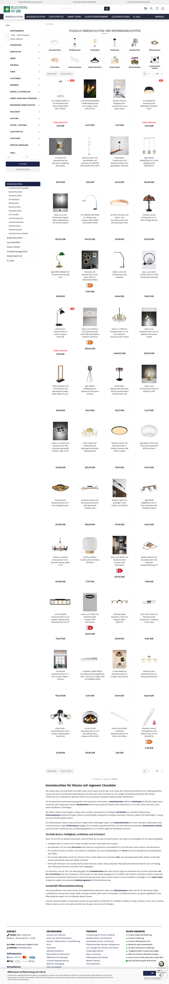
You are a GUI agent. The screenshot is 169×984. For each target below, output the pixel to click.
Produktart (16, 45)
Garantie (58, 967)
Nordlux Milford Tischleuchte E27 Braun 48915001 (89, 560)
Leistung (14, 118)
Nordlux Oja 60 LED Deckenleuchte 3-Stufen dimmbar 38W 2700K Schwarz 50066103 (119, 447)
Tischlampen (14, 199)
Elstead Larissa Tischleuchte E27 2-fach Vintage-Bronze (149, 217)
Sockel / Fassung (18, 125)
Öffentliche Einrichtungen (57, 957)
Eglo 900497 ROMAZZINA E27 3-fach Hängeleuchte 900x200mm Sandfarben (149, 162)
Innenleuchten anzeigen (19, 188)
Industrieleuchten (121, 823)
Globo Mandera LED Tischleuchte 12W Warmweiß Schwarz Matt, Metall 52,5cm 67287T (60, 390)
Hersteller (15, 52)
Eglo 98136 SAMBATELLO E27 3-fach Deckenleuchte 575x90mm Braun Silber (149, 504)
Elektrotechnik (121, 16)
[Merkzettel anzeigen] (157, 9)
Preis (12, 153)
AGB (48, 951)
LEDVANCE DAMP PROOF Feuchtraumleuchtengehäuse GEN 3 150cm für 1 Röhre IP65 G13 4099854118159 (92, 675)
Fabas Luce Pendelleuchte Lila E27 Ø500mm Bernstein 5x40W (149, 333)
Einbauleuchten (15, 211)
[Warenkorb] (163, 9)
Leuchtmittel (56, 16)
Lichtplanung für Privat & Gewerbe (100, 935)
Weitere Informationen (152, 978)
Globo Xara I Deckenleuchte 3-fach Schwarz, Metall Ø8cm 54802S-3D (60, 732)
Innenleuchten (14, 16)
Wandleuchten (83, 804)
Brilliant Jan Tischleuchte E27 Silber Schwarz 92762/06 (60, 333)
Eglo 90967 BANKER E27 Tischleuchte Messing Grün (60, 274)
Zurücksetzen (23, 169)
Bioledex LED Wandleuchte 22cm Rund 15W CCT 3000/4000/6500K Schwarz (90, 276)
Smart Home (74, 16)
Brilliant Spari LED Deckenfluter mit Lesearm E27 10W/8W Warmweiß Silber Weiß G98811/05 (89, 162)
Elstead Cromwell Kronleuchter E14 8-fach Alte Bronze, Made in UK (60, 561)
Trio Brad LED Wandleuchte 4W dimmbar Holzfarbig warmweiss (60, 162)
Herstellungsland (19, 145)
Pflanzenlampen (121, 890)
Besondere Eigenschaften (22, 105)
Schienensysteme (53, 815)
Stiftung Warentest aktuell (97, 957)
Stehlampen (137, 802)
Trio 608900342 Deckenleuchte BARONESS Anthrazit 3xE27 (149, 105)
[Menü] (165, 961)
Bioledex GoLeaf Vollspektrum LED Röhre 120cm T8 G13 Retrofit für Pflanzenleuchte (149, 732)
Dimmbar (14, 85)
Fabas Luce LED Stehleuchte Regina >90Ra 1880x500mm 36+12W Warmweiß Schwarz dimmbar (60, 219)
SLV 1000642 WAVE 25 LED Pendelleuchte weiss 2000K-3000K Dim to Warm (60, 105)
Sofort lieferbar (16, 39)
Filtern (23, 164)
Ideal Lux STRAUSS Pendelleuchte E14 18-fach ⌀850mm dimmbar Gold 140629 (119, 333)
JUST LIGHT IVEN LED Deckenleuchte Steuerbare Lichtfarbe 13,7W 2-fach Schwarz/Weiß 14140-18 (149, 618)
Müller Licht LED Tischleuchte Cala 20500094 (119, 274)
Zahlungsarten (14, 953)
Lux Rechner (109, 941)
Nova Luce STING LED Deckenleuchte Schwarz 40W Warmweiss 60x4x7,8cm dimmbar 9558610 (90, 618)
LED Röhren (114, 948)
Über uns (50, 967)
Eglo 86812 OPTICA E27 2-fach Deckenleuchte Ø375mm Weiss (149, 446)
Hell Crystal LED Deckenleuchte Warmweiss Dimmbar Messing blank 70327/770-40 (90, 447)
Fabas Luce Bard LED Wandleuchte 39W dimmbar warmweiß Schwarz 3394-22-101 (60, 447)
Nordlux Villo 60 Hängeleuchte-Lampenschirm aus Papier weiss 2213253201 (119, 105)
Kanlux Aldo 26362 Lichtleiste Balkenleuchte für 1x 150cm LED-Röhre (119, 732)
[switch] (161, 975)
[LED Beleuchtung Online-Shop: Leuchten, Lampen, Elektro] (15, 9)
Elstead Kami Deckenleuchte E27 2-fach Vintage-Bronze (60, 503)
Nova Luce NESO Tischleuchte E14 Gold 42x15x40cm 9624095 (149, 274)
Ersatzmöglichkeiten (94, 951)
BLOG (49, 944)
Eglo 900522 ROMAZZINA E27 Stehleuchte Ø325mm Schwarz (90, 390)
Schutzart (15, 138)
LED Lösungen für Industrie (97, 948)
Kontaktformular (25, 948)
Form (12, 72)
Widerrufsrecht (53, 954)
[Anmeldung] (151, 9)
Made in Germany (93, 954)
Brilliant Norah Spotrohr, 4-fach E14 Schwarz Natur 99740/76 (119, 618)
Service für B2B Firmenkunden (59, 938)
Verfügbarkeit (17, 31)
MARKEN (159, 16)
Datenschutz (65, 954)
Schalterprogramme (96, 16)
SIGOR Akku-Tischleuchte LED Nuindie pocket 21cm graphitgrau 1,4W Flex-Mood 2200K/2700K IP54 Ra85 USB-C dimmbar (119, 162)
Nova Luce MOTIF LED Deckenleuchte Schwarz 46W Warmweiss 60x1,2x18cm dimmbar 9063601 (119, 561)
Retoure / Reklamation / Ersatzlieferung (63, 941)
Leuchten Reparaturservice (58, 961)
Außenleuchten (35, 16)
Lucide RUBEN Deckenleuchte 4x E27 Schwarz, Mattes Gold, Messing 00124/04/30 (60, 618)
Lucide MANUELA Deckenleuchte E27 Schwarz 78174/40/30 (119, 674)
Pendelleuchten (97, 871)
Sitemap (96, 961)
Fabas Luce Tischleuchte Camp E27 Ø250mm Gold (149, 388)
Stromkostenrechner (94, 941)
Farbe (13, 58)
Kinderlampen (73, 826)
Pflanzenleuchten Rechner (97, 944)
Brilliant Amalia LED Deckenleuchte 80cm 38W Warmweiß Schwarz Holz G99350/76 (90, 504)
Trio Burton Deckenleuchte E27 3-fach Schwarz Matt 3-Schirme (60, 675)
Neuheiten (95, 964)
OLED (88, 964)
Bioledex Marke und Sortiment (99, 938)
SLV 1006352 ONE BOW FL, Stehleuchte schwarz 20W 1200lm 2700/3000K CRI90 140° (90, 219)
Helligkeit (15, 112)
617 (157, 74)
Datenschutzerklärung (20, 979)
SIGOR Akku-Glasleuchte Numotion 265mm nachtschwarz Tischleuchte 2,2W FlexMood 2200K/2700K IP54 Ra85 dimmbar (119, 390)
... (152, 74)
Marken (89, 961)
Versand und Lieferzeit (56, 935)
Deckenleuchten (116, 802)
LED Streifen (121, 812)
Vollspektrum (114, 944)
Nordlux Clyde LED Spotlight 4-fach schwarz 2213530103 (119, 503)
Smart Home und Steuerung (23, 98)
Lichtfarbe (15, 78)
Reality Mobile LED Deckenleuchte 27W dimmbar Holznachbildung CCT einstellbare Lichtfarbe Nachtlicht (149, 561)
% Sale (137, 16)
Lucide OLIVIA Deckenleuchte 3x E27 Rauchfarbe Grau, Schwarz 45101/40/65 (90, 732)
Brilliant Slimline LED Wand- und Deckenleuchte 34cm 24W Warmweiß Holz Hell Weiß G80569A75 (119, 219)
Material (14, 65)
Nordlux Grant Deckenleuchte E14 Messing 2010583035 (149, 674)
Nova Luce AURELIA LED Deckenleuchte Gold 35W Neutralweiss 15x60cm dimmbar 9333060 (89, 333)
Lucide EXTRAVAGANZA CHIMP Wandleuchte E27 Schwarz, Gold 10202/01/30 (90, 105)
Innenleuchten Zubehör (152, 826)
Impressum (51, 948)
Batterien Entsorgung (55, 964)
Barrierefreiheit (57, 951)
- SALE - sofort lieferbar (20, 35)
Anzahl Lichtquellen (20, 92)
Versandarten (14, 967)
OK (152, 973)
